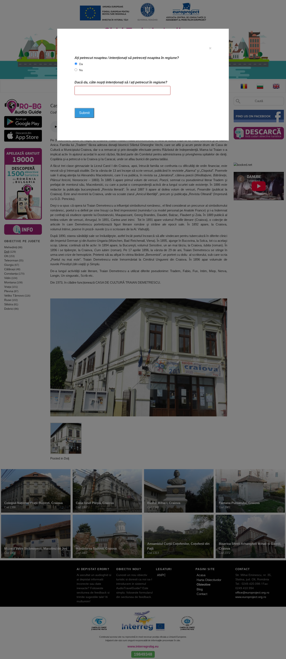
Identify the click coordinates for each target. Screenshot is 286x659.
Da (81, 64)
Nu (81, 70)
